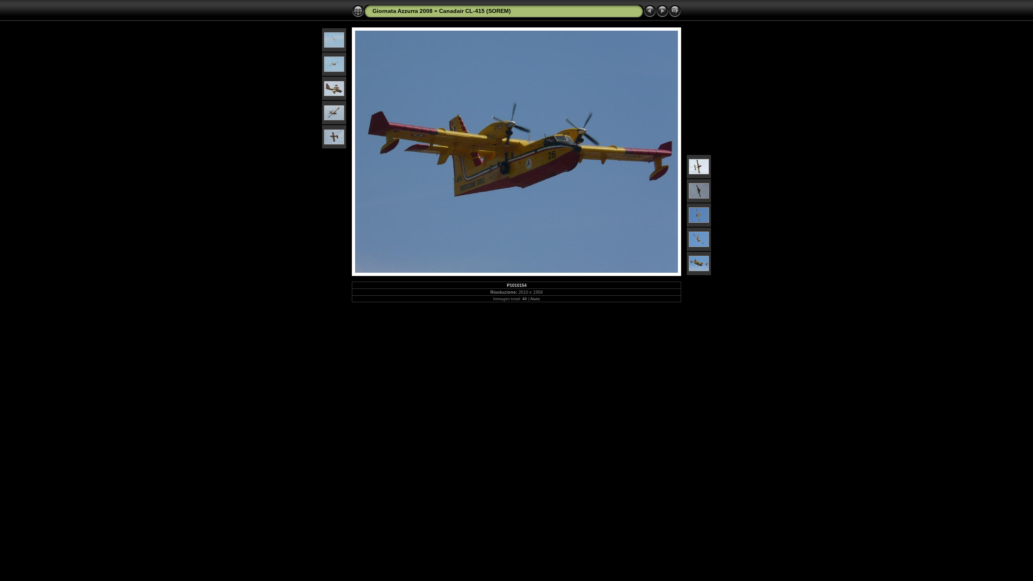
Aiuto (535, 299)
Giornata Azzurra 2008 (402, 11)
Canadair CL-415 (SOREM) (475, 11)
